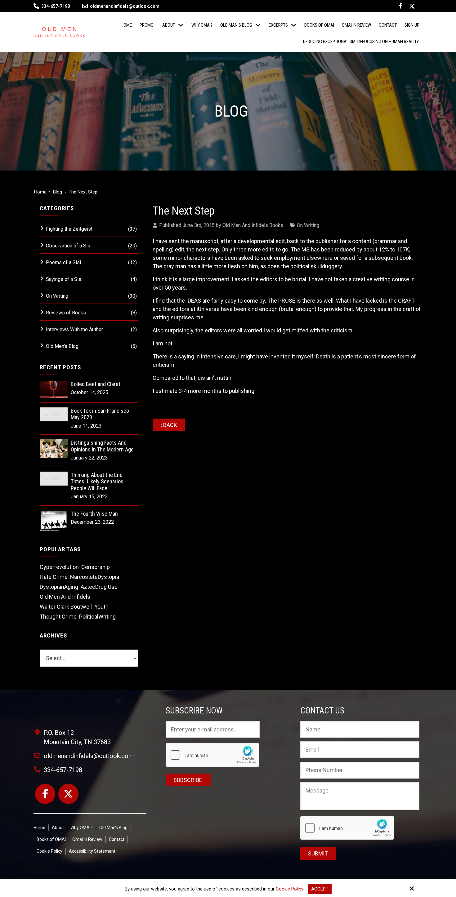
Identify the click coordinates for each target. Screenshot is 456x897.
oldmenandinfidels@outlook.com (124, 6)
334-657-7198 (55, 6)
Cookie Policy (289, 889)
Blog (57, 192)
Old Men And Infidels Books (252, 225)
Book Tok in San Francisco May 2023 (100, 414)
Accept (320, 889)
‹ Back (168, 425)
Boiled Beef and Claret (95, 384)
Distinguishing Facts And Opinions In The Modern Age (102, 446)
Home (40, 192)
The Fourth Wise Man (94, 513)
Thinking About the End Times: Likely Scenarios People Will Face (97, 481)
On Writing (308, 225)
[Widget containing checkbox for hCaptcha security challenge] (347, 828)
